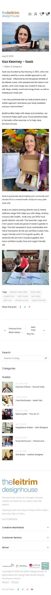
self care (7, 300)
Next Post (38, 330)
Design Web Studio (27, 575)
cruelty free (8, 296)
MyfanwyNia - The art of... (28, 414)
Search (5, 582)
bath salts (36, 292)
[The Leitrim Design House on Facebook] (18, 589)
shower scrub (21, 300)
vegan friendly (38, 300)
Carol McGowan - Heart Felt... (29, 400)
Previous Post (17, 330)
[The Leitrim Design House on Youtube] (32, 589)
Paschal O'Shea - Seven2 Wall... (30, 387)
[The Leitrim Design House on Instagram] (27, 589)
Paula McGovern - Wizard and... (30, 441)
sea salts (35, 296)
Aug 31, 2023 (7, 56)
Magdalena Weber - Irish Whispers (32, 427)
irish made (23, 296)
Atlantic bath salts (18, 292)
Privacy (15, 582)
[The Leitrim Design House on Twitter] (23, 589)
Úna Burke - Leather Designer (29, 454)
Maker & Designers (13, 66)
